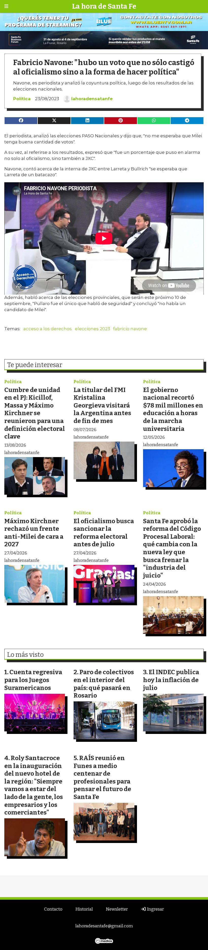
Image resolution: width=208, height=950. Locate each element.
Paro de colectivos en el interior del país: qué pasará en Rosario (104, 683)
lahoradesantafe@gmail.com (104, 926)
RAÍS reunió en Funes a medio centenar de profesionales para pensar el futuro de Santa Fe (102, 777)
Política (22, 98)
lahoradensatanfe (92, 98)
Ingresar (155, 909)
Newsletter (117, 909)
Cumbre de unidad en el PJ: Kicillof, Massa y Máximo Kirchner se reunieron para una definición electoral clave (34, 413)
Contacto (53, 909)
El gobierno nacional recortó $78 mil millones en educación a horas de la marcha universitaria (173, 409)
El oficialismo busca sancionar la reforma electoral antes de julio (104, 532)
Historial (84, 909)
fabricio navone (130, 328)
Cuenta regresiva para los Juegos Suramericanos (33, 679)
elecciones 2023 (92, 328)
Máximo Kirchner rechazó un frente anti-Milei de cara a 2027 (33, 532)
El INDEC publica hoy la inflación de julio (171, 679)
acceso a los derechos (47, 328)
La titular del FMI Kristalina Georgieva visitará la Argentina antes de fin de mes (102, 405)
